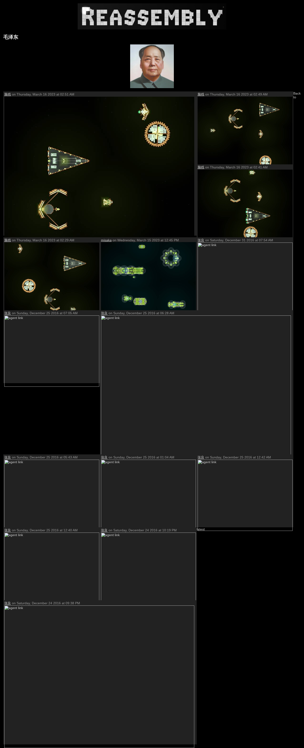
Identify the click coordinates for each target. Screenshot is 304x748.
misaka (106, 240)
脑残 (7, 94)
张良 (201, 240)
